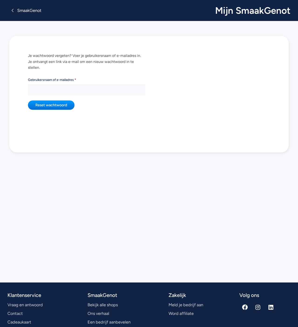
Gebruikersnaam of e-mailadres (58, 79)
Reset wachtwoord (51, 105)
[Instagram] (258, 307)
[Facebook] (245, 307)
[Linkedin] (271, 307)
